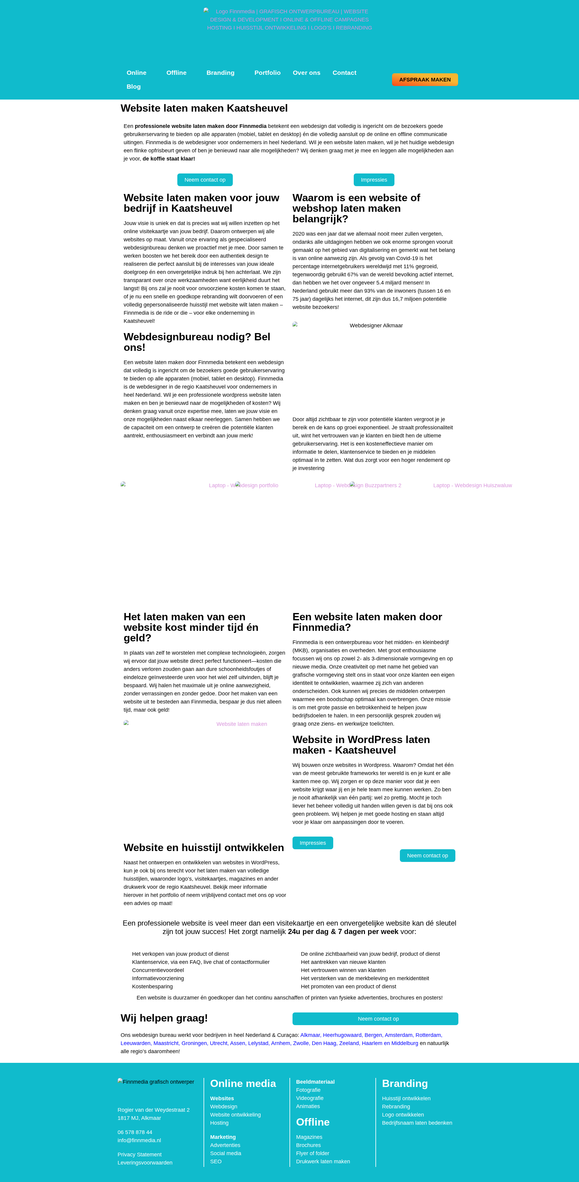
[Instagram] (401, 1139)
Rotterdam (428, 1035)
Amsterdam (399, 1035)
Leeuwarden (135, 1043)
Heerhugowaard (342, 1035)
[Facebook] (388, 1139)
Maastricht (166, 1043)
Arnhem (280, 1043)
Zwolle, (301, 1043)
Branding (221, 72)
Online (137, 72)
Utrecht (218, 1043)
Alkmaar (310, 1035)
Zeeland (349, 1043)
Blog (134, 86)
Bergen (373, 1035)
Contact (344, 72)
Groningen (194, 1043)
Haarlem (372, 1043)
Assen (237, 1043)
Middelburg (404, 1043)
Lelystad (258, 1043)
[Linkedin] (413, 1139)
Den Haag (324, 1043)
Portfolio (268, 72)
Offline (176, 72)
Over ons (307, 72)
